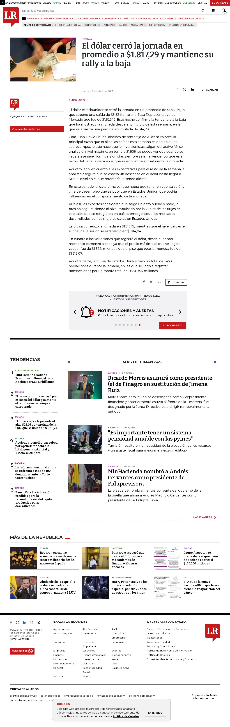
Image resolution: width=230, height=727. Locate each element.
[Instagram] (33, 623)
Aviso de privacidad (158, 642)
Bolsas (19, 392)
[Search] (203, 11)
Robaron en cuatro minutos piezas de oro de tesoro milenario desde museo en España (58, 558)
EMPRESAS (62, 18)
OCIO (73, 18)
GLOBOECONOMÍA (89, 18)
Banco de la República (181, 25)
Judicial (44, 577)
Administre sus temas (27, 128)
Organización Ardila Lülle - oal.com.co (204, 696)
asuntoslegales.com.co (23, 695)
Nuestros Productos (158, 633)
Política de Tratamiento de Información (169, 650)
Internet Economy (63, 663)
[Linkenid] (26, 623)
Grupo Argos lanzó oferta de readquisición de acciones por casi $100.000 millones (201, 558)
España (44, 548)
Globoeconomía (121, 654)
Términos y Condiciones (161, 646)
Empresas (59, 650)
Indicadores (60, 659)
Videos (86, 676)
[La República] (11, 17)
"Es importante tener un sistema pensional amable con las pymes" (150, 435)
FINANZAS (33, 18)
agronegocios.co (50, 695)
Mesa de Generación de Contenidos (168, 629)
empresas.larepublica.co (78, 695)
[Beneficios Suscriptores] (213, 11)
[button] (74, 312)
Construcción (157, 25)
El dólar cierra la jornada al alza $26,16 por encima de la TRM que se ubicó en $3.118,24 (36, 425)
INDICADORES (186, 18)
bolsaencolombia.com (142, 695)
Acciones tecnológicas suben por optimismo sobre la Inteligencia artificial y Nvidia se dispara (36, 448)
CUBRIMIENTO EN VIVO (27, 370)
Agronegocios (61, 629)
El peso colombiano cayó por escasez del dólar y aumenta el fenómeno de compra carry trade (36, 402)
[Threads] (39, 623)
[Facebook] (177, 89)
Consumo (59, 642)
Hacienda (117, 548)
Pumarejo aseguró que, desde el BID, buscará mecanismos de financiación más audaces (128, 560)
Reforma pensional (70, 25)
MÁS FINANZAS (202, 517)
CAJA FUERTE (168, 18)
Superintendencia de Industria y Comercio (172, 659)
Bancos (123, 25)
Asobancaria (138, 25)
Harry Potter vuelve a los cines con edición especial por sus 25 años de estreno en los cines (129, 587)
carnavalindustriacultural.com (27, 700)
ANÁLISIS (128, 18)
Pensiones (109, 25)
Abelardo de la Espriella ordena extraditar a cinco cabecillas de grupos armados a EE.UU (58, 587)
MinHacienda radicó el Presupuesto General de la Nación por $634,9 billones (34, 378)
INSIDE (200, 18)
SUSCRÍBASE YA (173, 325)
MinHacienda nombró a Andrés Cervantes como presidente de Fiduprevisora (148, 477)
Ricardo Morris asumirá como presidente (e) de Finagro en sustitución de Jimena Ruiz (160, 384)
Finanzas (58, 654)
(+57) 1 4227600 (19, 638)
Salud (187, 577)
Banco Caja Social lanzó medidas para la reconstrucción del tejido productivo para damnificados (33, 499)
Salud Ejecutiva (121, 667)
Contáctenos (154, 637)
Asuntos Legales (62, 633)
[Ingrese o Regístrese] (224, 10)
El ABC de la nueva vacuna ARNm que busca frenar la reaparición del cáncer (202, 587)
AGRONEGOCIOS (112, 18)
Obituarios (88, 663)
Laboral (20, 463)
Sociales (58, 676)
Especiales (88, 650)
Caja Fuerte (89, 633)
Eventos (116, 650)
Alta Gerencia (90, 629)
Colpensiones (92, 25)
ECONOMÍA (47, 18)
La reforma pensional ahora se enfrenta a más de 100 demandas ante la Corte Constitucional (36, 473)
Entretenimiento (122, 577)
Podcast (58, 667)
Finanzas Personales (94, 654)
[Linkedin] (192, 89)
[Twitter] (184, 89)
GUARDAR (211, 89)
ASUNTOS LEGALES (147, 18)
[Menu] (24, 18)
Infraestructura (90, 659)
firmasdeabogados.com (111, 695)
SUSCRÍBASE (220, 2)
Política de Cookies (126, 716)
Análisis (116, 629)
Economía (118, 642)
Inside (115, 659)
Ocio (115, 663)
